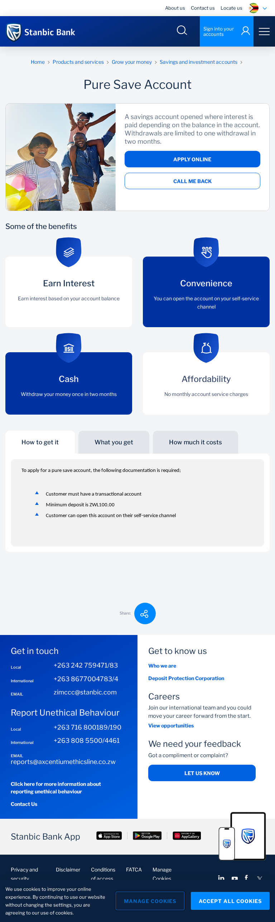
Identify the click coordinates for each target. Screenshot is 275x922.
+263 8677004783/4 (86, 679)
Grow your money (132, 62)
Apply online (192, 159)
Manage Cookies (150, 901)
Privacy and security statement (24, 878)
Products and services (78, 62)
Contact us (203, 8)
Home (38, 62)
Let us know (202, 773)
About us (175, 8)
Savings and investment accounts (198, 62)
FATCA (134, 869)
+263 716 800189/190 (87, 727)
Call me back (192, 181)
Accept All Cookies (230, 901)
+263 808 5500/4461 (87, 740)
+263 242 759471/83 (86, 665)
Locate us (231, 8)
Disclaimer (68, 869)
